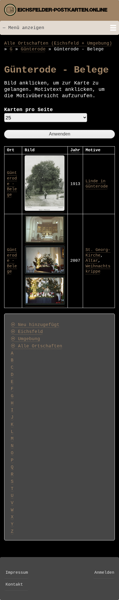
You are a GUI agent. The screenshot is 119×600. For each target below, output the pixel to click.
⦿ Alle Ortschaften (36, 346)
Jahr (75, 150)
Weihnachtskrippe (98, 269)
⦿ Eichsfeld (27, 331)
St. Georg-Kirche (98, 252)
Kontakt (14, 584)
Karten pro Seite (28, 109)
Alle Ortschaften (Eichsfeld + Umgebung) (58, 43)
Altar (92, 260)
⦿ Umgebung (25, 339)
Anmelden (104, 572)
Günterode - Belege (12, 183)
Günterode (33, 49)
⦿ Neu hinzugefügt (35, 324)
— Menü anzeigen (23, 27)
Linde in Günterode (97, 184)
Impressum (17, 572)
